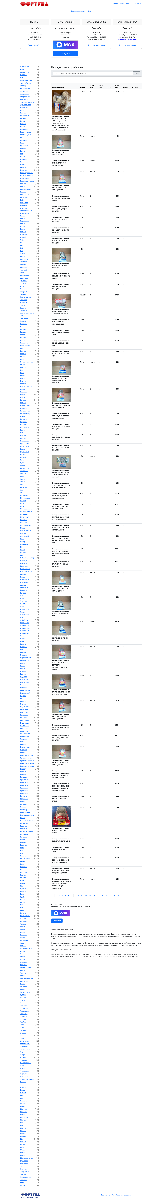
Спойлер (23, 965)
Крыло (22, 449)
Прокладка (24, 782)
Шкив (22, 1123)
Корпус (23, 430)
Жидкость (23, 286)
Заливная (23, 302)
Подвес (23, 696)
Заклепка (23, 300)
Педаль (23, 652)
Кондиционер (25, 414)
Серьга (22, 943)
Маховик (23, 520)
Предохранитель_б (27, 758)
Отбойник (24, 620)
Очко (22, 636)
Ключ (22, 373)
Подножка (24, 709)
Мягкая (23, 552)
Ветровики (24, 162)
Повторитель (25, 690)
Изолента (23, 324)
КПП (21, 433)
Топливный (24, 1008)
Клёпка (22, 359)
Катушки (23, 351)
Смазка (23, 957)
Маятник (23, 522)
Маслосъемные (26, 509)
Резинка (23, 840)
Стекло (22, 976)
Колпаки (23, 397)
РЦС (21, 908)
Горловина (24, 234)
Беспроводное (25, 132)
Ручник (23, 902)
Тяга (21, 1036)
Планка (23, 671)
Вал (21, 154)
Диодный (23, 270)
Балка (22, 110)
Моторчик (24, 544)
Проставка (24, 791)
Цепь (22, 1098)
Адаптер (23, 86)
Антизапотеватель (27, 102)
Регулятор (24, 834)
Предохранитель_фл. (28, 763)
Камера (23, 332)
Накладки (23, 563)
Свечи (22, 932)
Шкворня (23, 1120)
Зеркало (23, 321)
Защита (23, 308)
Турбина (23, 1033)
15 (102, 895)
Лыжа (22, 493)
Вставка (23, 184)
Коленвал (23, 392)
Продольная (24, 780)
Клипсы (23, 367)
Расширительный (26, 831)
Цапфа (22, 1090)
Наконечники (25, 569)
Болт (22, 143)
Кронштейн (24, 446)
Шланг (22, 1125)
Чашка (22, 1104)
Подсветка (24, 715)
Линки (22, 482)
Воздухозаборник (26, 175)
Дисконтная (24, 275)
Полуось (23, 739)
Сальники (23, 921)
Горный (23, 237)
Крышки (23, 457)
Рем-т (22, 850)
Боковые (23, 140)
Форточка (24, 1076)
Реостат (23, 864)
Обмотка (23, 601)
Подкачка (23, 704)
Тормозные (24, 1011)
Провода (23, 777)
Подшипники (25, 723)
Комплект (23, 408)
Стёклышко (24, 981)
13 (94, 895)
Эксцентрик (24, 1172)
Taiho (82, 136)
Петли (22, 663)
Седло (22, 938)
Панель (23, 644)
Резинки (23, 842)
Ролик (22, 880)
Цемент (23, 1093)
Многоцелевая (25, 531)
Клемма (23, 356)
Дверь (22, 256)
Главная (115, 3)
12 (90, 895)
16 (106, 895)
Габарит (23, 192)
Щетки (22, 1153)
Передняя (23, 655)
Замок (22, 305)
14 (98, 895)
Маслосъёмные (26, 512)
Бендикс (23, 126)
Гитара (22, 226)
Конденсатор (25, 411)
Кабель (23, 329)
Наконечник (24, 566)
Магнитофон (25, 498)
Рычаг (22, 910)
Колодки (23, 395)
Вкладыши (24, 170)
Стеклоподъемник (27, 978)
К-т (21, 327)
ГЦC (21, 248)
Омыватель (24, 609)
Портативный (25, 747)
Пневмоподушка (26, 685)
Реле (22, 848)
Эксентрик (24, 1169)
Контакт (23, 416)
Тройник (23, 1022)
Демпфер (23, 262)
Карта (22, 340)
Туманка (23, 1030)
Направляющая (26, 571)
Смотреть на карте (96, 45)
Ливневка (23, 473)
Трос (22, 1025)
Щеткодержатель (26, 1158)
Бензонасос (24, 129)
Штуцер (23, 1144)
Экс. (21, 1166)
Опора (22, 612)
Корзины (23, 424)
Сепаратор (24, 940)
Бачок (22, 121)
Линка (22, 479)
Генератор (24, 203)
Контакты (137, 3)
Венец (22, 156)
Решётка (23, 875)
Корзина (23, 422)
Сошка (22, 959)
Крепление (24, 438)
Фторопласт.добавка (27, 1079)
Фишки (22, 1065)
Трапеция (23, 1016)
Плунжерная (24, 682)
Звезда (22, 316)
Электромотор (25, 1177)
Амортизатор (25, 94)
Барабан (23, 118)
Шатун (22, 1114)
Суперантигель (25, 992)
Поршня (23, 752)
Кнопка (23, 381)
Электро (23, 1174)
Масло (22, 506)
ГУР (21, 245)
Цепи (22, 1095)
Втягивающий (25, 189)
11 (86, 895)
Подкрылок (24, 707)
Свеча (22, 929)
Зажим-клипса (25, 297)
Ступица (23, 989)
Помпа (22, 742)
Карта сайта (105, 1195)
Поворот (23, 688)
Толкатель (24, 1006)
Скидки (129, 3)
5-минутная (24, 67)
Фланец (23, 1068)
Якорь (22, 1185)
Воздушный (24, 178)
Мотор (22, 542)
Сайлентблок (25, 916)
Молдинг (23, 533)
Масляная (24, 514)
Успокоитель (25, 1049)
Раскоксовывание (26, 820)
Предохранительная (27, 766)
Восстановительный (27, 181)
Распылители (25, 826)
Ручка (22, 897)
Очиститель (24, 625)
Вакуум (22, 151)
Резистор (23, 845)
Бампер (23, 113)
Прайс (122, 3)
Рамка (22, 818)
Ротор (22, 883)
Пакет (22, 639)
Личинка (23, 487)
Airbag (22, 69)
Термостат (24, 1003)
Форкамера (24, 1071)
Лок (21, 490)
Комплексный (25, 405)
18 (114, 895)
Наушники (24, 582)
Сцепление (24, 997)
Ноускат (23, 593)
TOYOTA (83, 295)
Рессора (23, 869)
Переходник (24, 660)
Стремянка (24, 987)
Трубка (22, 1027)
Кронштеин (24, 444)
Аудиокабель (25, 107)
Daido (82, 320)
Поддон (23, 701)
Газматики (24, 197)
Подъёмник (24, 726)
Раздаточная (25, 812)
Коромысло (24, 427)
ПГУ (21, 649)
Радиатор (23, 810)
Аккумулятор (25, 88)
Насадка (23, 574)
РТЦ (21, 886)
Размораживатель (27, 815)
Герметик (23, 205)
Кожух (22, 389)
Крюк (22, 460)
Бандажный (24, 116)
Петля (22, 666)
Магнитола (24, 495)
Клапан (23, 354)
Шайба (22, 1106)
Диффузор (24, 278)
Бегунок (23, 124)
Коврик (23, 384)
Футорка (23, 1082)
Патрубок (23, 647)
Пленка (23, 674)
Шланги (23, 1128)
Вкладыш (23, 167)
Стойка (22, 984)
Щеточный (24, 1163)
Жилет (22, 289)
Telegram (66, 53)
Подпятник (24, 712)
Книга (22, 378)
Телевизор (24, 1000)
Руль (22, 894)
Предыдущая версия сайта (81, 11)
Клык (22, 370)
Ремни (22, 861)
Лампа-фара (24, 468)
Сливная (23, 954)
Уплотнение (24, 1041)
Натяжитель (24, 580)
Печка (22, 669)
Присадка (23, 771)
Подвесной (24, 698)
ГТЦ (21, 243)
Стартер (23, 973)
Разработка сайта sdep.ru (121, 1195)
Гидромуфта (24, 213)
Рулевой (23, 891)
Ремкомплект (25, 859)
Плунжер (23, 677)
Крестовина (24, 441)
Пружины (23, 801)
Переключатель (26, 658)
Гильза (22, 216)
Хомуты (23, 1087)
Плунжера (24, 679)
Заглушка (23, 292)
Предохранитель (26, 755)
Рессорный (24, 872)
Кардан (23, 337)
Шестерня (24, 1117)
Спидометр (24, 962)
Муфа (22, 547)
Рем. (22, 853)
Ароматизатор (25, 105)
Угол (22, 1038)
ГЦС (21, 251)
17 (110, 895)
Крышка (23, 454)
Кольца (23, 400)
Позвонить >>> (35, 45)
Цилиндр (23, 1101)
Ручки (22, 899)
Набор (22, 555)
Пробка (23, 774)
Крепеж (23, 435)
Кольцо (23, 403)
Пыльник (23, 804)
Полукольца (24, 736)
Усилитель (24, 1046)
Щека (22, 1147)
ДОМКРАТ (23, 281)
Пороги (23, 744)
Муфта (22, 550)
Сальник (23, 918)
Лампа (22, 465)
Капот (22, 335)
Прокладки (24, 785)
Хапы (22, 1085)
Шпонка (23, 1136)
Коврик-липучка (26, 386)
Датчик (23, 253)
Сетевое (23, 946)
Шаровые (23, 1112)
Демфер (23, 264)
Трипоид (23, 1019)
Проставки (24, 793)
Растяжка (23, 829)
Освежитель (24, 615)
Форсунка (23, 1074)
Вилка (22, 165)
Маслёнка (23, 503)
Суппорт (23, 995)
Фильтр (23, 1057)
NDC (81, 207)
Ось (21, 617)
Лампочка (24, 471)
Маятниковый (25, 525)
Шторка (23, 1142)
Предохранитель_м (27, 761)
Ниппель (23, 590)
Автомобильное (26, 80)
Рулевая (23, 889)
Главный (23, 229)
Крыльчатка (24, 452)
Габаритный (24, 195)
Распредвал (24, 823)
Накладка (23, 561)
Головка (23, 232)
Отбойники (24, 623)
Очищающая (25, 633)
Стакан (22, 970)
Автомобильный (26, 83)
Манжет (23, 501)
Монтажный (24, 536)
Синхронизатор (26, 948)
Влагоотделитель (26, 173)
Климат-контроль (26, 362)
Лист (22, 484)
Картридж (24, 343)
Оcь (21, 596)
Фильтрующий (25, 1063)
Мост (22, 539)
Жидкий (23, 283)
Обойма (23, 604)
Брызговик (24, 146)
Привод (23, 769)
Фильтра (23, 1060)
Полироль (24, 728)
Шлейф (23, 1131)
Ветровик (23, 159)
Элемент (23, 1180)
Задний (23, 294)
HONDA (83, 91)
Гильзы (23, 224)
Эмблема (23, 1183)
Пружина (23, 796)
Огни (22, 606)
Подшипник (24, 720)
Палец (22, 641)
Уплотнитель (25, 1044)
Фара (22, 1052)
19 (118, 895)
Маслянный (24, 517)
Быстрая (23, 148)
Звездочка (24, 318)
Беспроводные (25, 135)
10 (82, 895)
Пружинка (24, 799)
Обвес (22, 598)
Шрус (22, 1139)
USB (21, 77)
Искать (136, 73)
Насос (22, 577)
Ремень (23, 856)
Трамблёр (23, 1014)
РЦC (21, 905)
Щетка (22, 1150)
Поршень (23, 750)
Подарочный (25, 693)
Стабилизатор (25, 967)
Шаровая (23, 1109)
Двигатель (24, 259)
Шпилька (23, 1134)
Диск (22, 273)
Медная (23, 528)
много (92, 136)
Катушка (23, 348)
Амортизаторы (25, 97)
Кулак (22, 463)
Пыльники (24, 807)
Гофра (22, 240)
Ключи (22, 376)
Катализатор (25, 346)
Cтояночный (25, 72)
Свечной (23, 935)
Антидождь (24, 99)
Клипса (23, 365)
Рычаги (23, 913)
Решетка (23, 878)
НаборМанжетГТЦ (27, 558)
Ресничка (23, 867)
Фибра (22, 1055)
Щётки (22, 1155)
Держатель (24, 267)
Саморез (23, 924)
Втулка (22, 186)
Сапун (22, 927)
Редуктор (23, 837)
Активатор (24, 91)
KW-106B (23, 75)
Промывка (24, 788)
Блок (22, 137)
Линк (22, 476)
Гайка (22, 200)
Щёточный (24, 1161)
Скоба (22, 951)
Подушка (23, 718)
